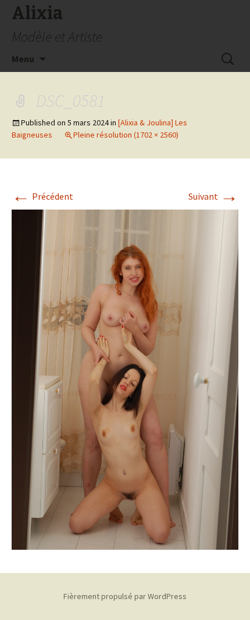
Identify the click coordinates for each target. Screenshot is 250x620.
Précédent (42, 196)
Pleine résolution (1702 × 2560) (125, 134)
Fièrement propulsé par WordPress (125, 596)
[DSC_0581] (125, 378)
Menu (23, 58)
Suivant (213, 196)
